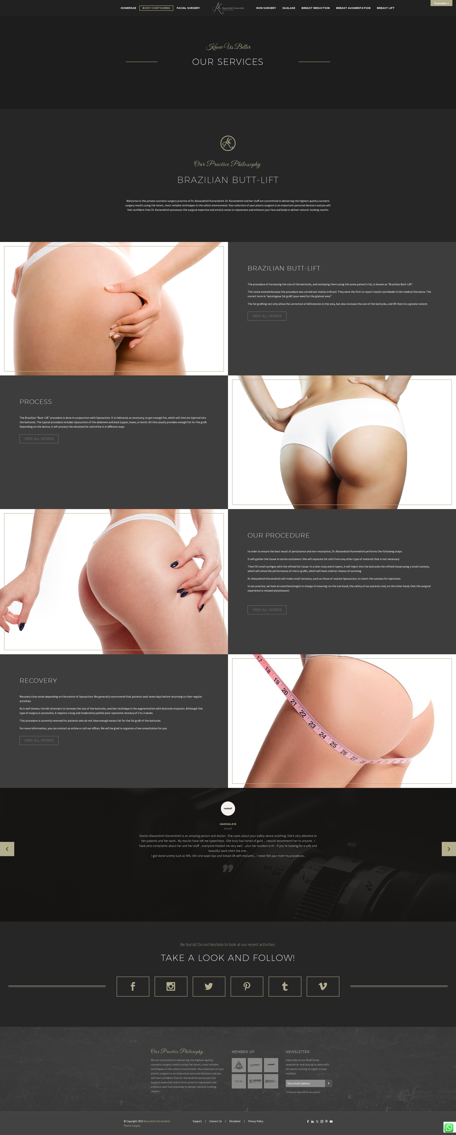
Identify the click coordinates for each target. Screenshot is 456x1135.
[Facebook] (308, 1121)
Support (197, 1121)
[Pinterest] (326, 1121)
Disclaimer (235, 1121)
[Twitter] (317, 1121)
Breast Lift (386, 8)
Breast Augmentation (353, 8)
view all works (267, 316)
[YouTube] (331, 1121)
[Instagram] (321, 1121)
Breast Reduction (316, 8)
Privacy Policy (255, 1121)
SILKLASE (288, 8)
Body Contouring (156, 8)
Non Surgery (266, 8)
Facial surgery (188, 8)
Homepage (128, 8)
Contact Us (215, 1121)
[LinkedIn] (312, 1121)
